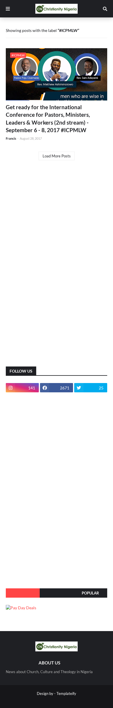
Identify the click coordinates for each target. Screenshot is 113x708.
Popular (90, 593)
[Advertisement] (49, 268)
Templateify (66, 693)
